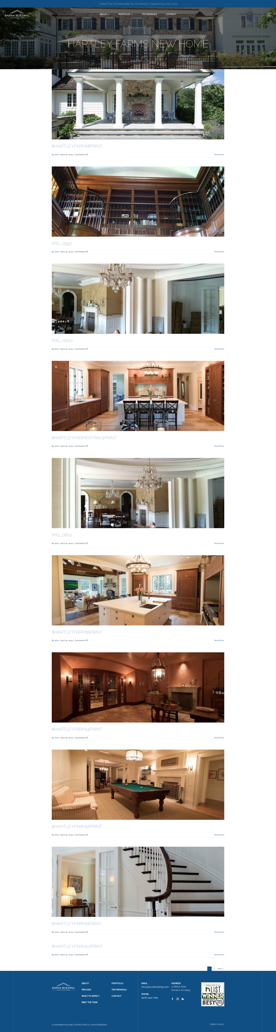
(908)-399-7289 (149, 997)
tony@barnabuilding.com (155, 987)
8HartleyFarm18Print (77, 146)
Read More (219, 155)
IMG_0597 (62, 243)
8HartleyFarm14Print (77, 729)
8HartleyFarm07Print (77, 946)
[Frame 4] (269, 13)
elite (57, 155)
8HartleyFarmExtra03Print (84, 437)
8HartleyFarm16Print (77, 632)
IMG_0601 (62, 534)
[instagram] (178, 999)
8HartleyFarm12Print (77, 826)
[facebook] (172, 999)
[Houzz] (183, 999)
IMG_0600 (62, 340)
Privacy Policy (217, 1024)
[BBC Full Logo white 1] (16, 10)
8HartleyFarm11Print (76, 923)
